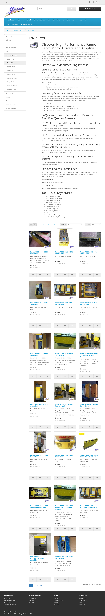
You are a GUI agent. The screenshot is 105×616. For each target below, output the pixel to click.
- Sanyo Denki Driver (12, 82)
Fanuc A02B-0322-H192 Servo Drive (64, 253)
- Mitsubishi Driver (11, 67)
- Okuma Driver (10, 70)
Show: (88, 225)
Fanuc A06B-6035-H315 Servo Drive (64, 354)
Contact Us (32, 598)
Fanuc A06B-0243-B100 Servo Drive (89, 303)
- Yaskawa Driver (11, 89)
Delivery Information (10, 600)
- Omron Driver (10, 74)
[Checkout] (99, 2)
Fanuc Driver (31, 30)
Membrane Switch (39, 20)
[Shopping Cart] (96, 2)
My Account (82, 598)
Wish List (81, 602)
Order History (83, 600)
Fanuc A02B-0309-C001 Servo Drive (39, 253)
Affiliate (56, 602)
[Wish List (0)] (93, 2)
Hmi (49, 20)
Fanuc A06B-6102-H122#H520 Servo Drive (89, 507)
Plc (86, 20)
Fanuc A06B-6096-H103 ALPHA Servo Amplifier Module (64, 507)
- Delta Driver (10, 59)
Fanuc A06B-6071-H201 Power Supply (64, 405)
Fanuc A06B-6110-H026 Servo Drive (64, 557)
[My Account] (90, 2)
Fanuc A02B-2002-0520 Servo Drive (88, 253)
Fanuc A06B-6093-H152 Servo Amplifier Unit (39, 507)
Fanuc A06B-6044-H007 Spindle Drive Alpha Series (89, 355)
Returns (31, 600)
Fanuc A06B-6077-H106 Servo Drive (89, 405)
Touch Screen (11, 20)
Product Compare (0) (49, 225)
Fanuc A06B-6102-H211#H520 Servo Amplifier (37, 558)
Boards (29, 20)
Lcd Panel (21, 20)
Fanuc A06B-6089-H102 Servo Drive (39, 456)
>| (41, 585)
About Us (7, 598)
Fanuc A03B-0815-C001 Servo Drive (64, 303)
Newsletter (82, 604)
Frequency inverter (26, 24)
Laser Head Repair (12, 24)
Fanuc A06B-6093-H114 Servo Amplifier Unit (89, 456)
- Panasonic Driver (11, 78)
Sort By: (63, 225)
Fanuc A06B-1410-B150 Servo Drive (39, 354)
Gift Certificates (58, 600)
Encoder (80, 20)
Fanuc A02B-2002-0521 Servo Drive (39, 303)
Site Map (31, 602)
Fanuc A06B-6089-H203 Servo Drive (64, 456)
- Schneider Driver (11, 86)
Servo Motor (70, 20)
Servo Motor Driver (58, 20)
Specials (56, 604)
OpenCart (14, 612)
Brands (56, 598)
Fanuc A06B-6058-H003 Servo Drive (39, 405)
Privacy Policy (8, 602)
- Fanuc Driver (10, 63)
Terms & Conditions (10, 604)
